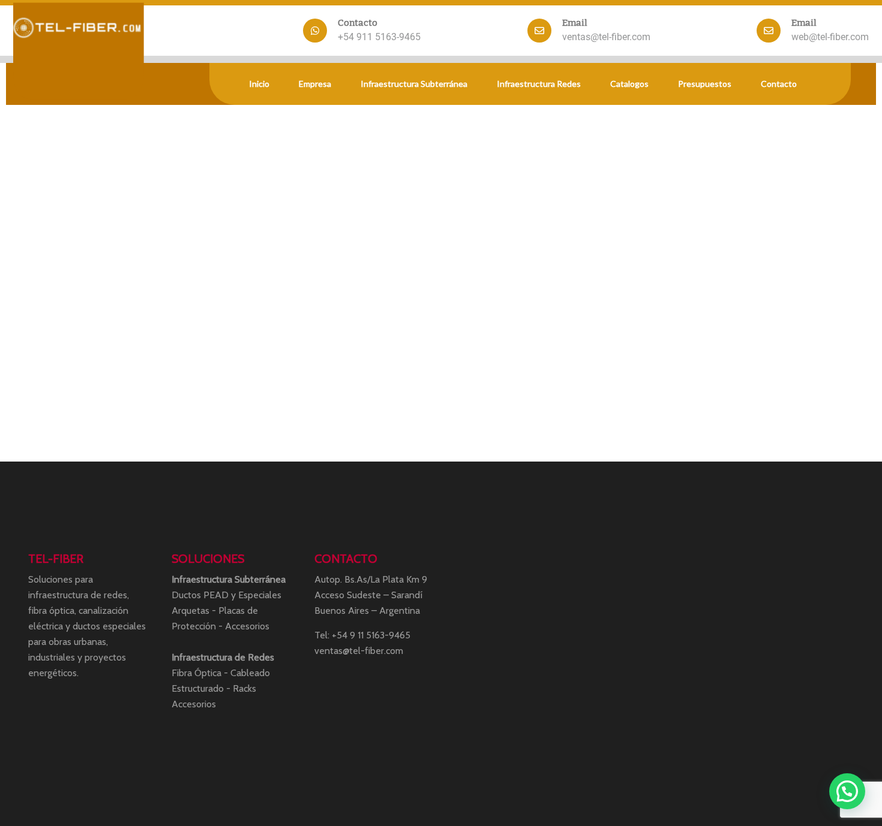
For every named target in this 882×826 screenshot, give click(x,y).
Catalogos (629, 84)
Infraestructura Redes (539, 84)
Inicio (259, 84)
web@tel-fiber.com (830, 37)
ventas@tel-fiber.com (606, 37)
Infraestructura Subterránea (414, 84)
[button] (847, 791)
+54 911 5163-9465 (379, 37)
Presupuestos (704, 84)
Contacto (779, 84)
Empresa (315, 84)
